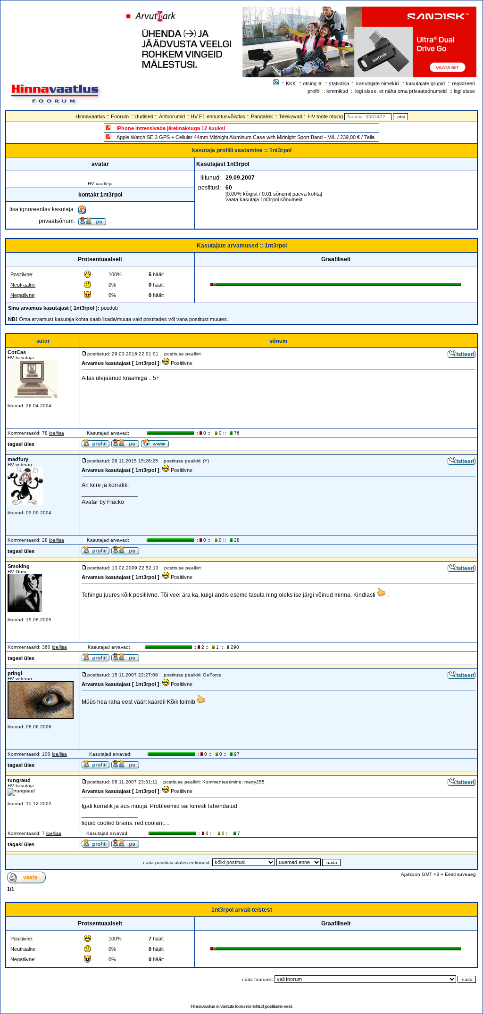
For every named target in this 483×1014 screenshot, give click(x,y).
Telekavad (290, 116)
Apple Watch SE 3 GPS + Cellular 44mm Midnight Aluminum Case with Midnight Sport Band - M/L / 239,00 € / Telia (246, 137)
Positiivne (21, 274)
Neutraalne (22, 285)
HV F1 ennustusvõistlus (218, 116)
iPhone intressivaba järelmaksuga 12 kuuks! (171, 128)
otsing (309, 83)
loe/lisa (56, 433)
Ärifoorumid (172, 116)
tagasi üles (21, 444)
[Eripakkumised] (108, 128)
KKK (291, 83)
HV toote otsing (325, 116)
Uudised (143, 116)
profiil (313, 91)
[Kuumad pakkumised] (108, 136)
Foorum (120, 116)
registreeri (463, 83)
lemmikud (337, 91)
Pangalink (262, 116)
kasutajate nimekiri (377, 83)
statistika (339, 83)
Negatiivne (22, 295)
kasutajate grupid (425, 83)
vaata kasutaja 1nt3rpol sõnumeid (263, 199)
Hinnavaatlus (90, 116)
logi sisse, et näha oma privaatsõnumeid (401, 91)
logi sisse (464, 91)
